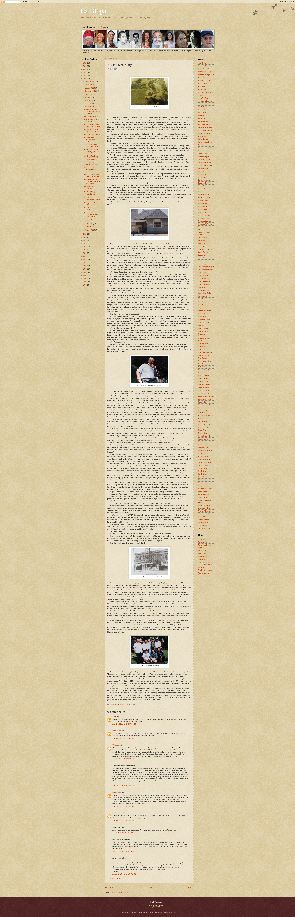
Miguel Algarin (203, 378)
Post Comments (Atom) (122, 892)
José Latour (202, 272)
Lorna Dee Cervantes (205, 311)
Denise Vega (202, 186)
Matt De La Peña (203, 355)
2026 (85, 63)
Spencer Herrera (203, 494)
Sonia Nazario (203, 492)
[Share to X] (113, 69)
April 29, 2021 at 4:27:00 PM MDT (123, 786)
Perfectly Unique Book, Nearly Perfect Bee (92, 175)
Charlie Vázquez (203, 157)
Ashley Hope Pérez (204, 124)
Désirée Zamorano (204, 189)
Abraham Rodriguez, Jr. (206, 75)
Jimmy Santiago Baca (205, 258)
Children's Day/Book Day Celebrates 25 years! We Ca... (91, 158)
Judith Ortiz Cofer (204, 284)
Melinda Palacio (203, 367)
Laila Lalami (202, 551)
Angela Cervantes (204, 121)
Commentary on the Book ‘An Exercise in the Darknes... (92, 181)
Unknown (115, 745)
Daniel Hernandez (204, 180)
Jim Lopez (201, 255)
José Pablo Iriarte (204, 278)
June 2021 (88, 101)
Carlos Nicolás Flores (205, 142)
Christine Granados (204, 159)
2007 (85, 275)
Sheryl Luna (202, 486)
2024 (85, 69)
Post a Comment (115, 878)
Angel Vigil (201, 118)
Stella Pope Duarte (204, 497)
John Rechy (202, 264)
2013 (85, 256)
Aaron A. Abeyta (203, 66)
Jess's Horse (88, 219)
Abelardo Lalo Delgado (205, 72)
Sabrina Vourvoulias (204, 462)
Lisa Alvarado (202, 305)
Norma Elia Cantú (204, 393)
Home (149, 888)
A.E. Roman (202, 63)
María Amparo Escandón (203, 335)
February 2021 (90, 227)
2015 (85, 250)
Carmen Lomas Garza (205, 151)
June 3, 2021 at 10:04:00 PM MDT (123, 833)
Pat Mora (201, 408)
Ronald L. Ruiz (203, 448)
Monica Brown (203, 381)
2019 (85, 237)
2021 (85, 79)
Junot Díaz (201, 287)
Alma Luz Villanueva (205, 101)
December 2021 (90, 81)
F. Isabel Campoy (204, 215)
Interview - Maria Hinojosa (89, 187)
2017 (85, 243)
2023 (85, 72)
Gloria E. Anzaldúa (204, 230)
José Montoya (203, 275)
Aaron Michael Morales (206, 69)
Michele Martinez (204, 376)
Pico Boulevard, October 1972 (89, 208)
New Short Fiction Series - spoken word (205, 563)
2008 (85, 272)
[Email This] (108, 69)
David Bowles (202, 183)
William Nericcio (203, 520)
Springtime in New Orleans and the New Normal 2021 (92, 111)
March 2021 (89, 224)
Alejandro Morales (204, 80)
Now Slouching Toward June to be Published (92, 125)
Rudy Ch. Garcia (203, 456)
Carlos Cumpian (203, 139)
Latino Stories (202, 554)
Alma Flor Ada (203, 98)
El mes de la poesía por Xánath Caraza (91, 130)
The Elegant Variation (205, 570)
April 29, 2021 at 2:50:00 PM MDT (123, 738)
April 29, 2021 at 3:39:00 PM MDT (123, 759)
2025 (85, 66)
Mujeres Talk (202, 559)
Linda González (203, 299)
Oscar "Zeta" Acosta (205, 399)
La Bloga (93, 10)
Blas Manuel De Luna (205, 130)
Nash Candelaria (203, 387)
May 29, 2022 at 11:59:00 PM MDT (124, 851)
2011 (85, 263)
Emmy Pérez (202, 209)
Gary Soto (201, 227)
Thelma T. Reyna (204, 511)
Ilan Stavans (202, 243)
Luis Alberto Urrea (204, 319)
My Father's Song (90, 116)
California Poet (203, 542)
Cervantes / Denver (204, 545)
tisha (114, 716)
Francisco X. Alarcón (205, 224)
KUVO (200, 548)
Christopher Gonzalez (205, 165)
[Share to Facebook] (115, 69)
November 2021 (90, 85)
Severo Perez (202, 480)
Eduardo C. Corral (204, 198)
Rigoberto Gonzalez (204, 436)
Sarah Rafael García (205, 474)
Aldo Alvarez (202, 77)
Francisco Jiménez (204, 221)
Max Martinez (202, 358)
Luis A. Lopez (202, 316)
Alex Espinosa (203, 83)
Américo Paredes (204, 110)
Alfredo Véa (202, 89)
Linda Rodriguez (203, 302)
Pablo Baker (202, 402)
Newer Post (110, 888)
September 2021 (90, 91)
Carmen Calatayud (204, 148)
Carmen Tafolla (203, 154)
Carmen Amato (203, 145)
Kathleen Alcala (203, 290)
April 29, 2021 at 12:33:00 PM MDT (124, 724)
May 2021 (88, 104)
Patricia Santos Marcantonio (203, 411)
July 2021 (88, 97)
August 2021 (89, 94)
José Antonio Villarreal (205, 270)
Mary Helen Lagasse (205, 352)
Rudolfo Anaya (203, 453)
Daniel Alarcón (203, 174)
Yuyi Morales (202, 526)
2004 (85, 285)
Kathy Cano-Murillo (204, 293)
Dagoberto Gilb (203, 168)
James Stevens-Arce (205, 249)
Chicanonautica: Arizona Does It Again (90, 139)
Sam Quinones (203, 465)
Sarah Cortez (202, 471)
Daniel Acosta (202, 171)
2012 (85, 259)
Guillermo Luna (203, 237)
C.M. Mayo (202, 136)
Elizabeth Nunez (203, 200)
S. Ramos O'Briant (204, 459)
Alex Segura (202, 86)
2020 (85, 234)
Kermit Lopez (202, 296)
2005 (85, 282)
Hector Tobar (202, 240)
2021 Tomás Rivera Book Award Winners (92, 198)
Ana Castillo (202, 116)
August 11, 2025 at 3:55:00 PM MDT (124, 874)
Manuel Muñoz (203, 328)
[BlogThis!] (110, 69)
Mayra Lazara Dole (204, 361)
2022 (85, 76)
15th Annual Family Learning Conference (92, 145)
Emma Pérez (202, 203)
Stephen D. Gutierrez (205, 505)
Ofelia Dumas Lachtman (206, 396)
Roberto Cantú (203, 439)
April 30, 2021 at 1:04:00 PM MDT (123, 820)
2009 (85, 269)
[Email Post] (133, 704)
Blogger (173, 912)
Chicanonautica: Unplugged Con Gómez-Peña (90, 193)
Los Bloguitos (202, 556)
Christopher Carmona (205, 162)
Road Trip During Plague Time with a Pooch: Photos (91, 214)
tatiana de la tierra (204, 508)
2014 (85, 253)
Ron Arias (201, 445)
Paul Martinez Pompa (205, 415)
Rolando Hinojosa (204, 442)
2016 (85, 247)
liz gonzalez (202, 308)
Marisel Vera (202, 346)
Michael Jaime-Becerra (206, 370)
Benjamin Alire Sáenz (205, 127)
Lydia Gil (201, 325)
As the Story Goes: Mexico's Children (91, 163)
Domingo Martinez (204, 195)
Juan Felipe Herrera (204, 281)
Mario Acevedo (203, 343)
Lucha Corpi (202, 313)
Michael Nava (202, 373)
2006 (85, 278)
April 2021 (88, 107)
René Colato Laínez (204, 424)
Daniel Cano (119, 704)
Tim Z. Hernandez (204, 514)
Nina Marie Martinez (205, 390)
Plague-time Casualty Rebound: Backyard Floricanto (91, 151)
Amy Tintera (202, 113)
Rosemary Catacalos (205, 450)
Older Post (189, 888)
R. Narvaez (202, 418)
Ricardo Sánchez (204, 433)
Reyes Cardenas (203, 427)
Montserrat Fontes (204, 384)
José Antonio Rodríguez (206, 267)
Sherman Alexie (203, 483)
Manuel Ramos (203, 331)
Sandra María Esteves (205, 468)
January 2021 (89, 230)
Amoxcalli (201, 539)
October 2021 (89, 88)
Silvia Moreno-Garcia (205, 489)
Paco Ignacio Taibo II (205, 405)
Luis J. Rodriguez (204, 322)
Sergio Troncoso (203, 477)
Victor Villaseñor (203, 517)
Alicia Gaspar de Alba (205, 92)
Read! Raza (202, 567)
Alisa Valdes (202, 95)
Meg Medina (202, 364)
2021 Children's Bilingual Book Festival (90, 169)
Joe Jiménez (202, 261)
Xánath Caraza (203, 523)
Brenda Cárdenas (204, 133)
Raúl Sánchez (203, 421)
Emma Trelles (203, 206)
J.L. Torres (201, 246)
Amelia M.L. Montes (205, 107)
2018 (85, 240)
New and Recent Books (92, 134)
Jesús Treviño (203, 252)
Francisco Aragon (204, 218)
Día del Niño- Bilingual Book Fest (91, 120)
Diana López (202, 192)
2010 (85, 266)
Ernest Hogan (202, 212)
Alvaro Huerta (202, 104)
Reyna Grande (203, 430)
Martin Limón (202, 349)
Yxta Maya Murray (204, 528)
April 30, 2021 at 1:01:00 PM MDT (123, 806)
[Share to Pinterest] (117, 69)
